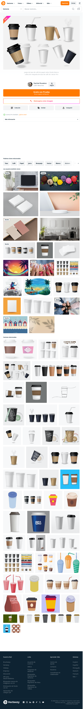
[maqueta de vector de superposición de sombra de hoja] (41, 323)
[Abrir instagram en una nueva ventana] (27, 701)
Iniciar (73, 3)
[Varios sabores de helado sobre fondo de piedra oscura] (60, 180)
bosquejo (39, 162)
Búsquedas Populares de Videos (31, 687)
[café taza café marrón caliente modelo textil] (16, 627)
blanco (58, 162)
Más (48, 3)
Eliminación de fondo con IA (8, 686)
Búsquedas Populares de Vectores (31, 675)
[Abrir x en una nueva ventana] (40, 701)
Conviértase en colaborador (54, 672)
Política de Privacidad (71, 701)
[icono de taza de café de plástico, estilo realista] (14, 521)
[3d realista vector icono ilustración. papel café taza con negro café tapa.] (36, 542)
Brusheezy (6, 661)
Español (74, 664)
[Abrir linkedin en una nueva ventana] (30, 701)
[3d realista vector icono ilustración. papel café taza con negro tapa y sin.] (65, 521)
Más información (10, 118)
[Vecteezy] (3, 3)
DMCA (29, 666)
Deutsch (74, 670)
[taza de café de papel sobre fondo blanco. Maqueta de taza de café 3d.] (14, 456)
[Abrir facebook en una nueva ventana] (23, 701)
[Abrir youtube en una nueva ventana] (43, 701)
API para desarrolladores (8, 676)
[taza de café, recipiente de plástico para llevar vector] (31, 602)
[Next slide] (75, 162)
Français (74, 673)
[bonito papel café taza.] (45, 249)
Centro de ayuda (52, 662)
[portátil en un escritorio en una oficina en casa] (20, 180)
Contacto (52, 666)
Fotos (20, 3)
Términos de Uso (59, 701)
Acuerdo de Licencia (31, 662)
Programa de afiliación (31, 669)
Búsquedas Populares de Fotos (31, 681)
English (73, 661)
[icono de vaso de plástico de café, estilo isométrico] (70, 602)
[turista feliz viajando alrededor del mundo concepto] (12, 286)
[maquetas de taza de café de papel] (19, 249)
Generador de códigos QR (8, 690)
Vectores (10, 3)
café (13, 162)
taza (6, 162)
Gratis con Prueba (41, 93)
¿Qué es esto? (23, 114)
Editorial (39, 3)
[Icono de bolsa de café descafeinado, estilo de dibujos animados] (12, 602)
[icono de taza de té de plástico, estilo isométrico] (12, 499)
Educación (6, 673)
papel (22, 162)
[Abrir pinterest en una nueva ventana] (33, 701)
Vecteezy (6, 664)
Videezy (5, 667)
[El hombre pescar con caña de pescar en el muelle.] (37, 286)
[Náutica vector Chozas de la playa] (15, 323)
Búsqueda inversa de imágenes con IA (10, 681)
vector (49, 162)
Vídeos (29, 3)
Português (74, 667)
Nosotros (52, 668)
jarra (29, 162)
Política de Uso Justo (70, 703)
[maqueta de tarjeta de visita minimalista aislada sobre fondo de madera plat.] (20, 228)
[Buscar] (73, 9)
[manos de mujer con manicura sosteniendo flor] (42, 267)
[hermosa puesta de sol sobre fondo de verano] (15, 267)
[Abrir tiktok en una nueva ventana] (36, 701)
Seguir (52, 85)
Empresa (6, 670)
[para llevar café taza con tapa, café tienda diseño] (72, 499)
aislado (67, 162)
